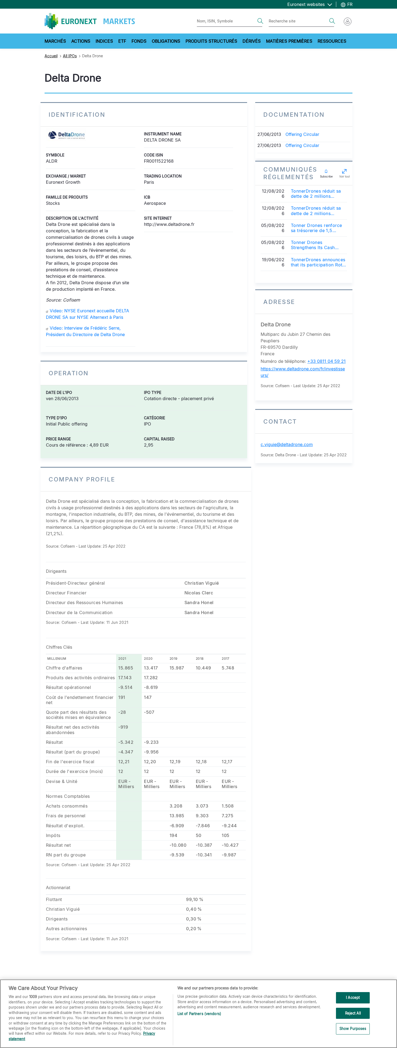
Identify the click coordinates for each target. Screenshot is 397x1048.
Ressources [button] (332, 41)
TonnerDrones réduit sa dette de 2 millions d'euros (316, 194)
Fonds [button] (139, 41)
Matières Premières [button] (289, 41)
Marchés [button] (55, 41)
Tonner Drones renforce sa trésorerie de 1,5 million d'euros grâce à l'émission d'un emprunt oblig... (316, 228)
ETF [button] (122, 41)
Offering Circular (302, 134)
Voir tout (344, 176)
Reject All (353, 1013)
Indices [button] (104, 41)
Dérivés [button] (252, 41)
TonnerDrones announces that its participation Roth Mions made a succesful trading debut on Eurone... (318, 262)
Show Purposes (352, 1029)
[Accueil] (90, 21)
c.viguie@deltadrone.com (287, 444)
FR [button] (349, 4)
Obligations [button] (166, 41)
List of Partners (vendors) (199, 1014)
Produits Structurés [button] (211, 41)
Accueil (51, 55)
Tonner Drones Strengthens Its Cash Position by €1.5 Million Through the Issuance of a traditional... (319, 245)
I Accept (353, 997)
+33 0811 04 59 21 (326, 361)
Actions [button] (80, 41)
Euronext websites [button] (306, 4)
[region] (198, 1013)
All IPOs (70, 55)
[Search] (260, 21)
